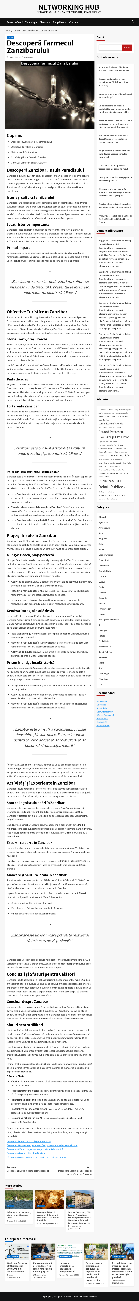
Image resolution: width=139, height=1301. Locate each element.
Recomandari (105, 646)
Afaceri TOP (102, 718)
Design (102, 587)
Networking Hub (68, 7)
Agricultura (104, 522)
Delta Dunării (103, 427)
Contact (73, 22)
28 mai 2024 (28, 57)
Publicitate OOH (111, 481)
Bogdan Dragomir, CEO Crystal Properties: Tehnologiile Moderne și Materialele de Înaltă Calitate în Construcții (79, 1217)
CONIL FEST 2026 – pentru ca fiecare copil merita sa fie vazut (113, 167)
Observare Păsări (104, 470)
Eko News (122, 437)
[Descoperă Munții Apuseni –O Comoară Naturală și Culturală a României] (49, 1199)
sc (40, 1224)
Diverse (44, 22)
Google (101, 452)
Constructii (104, 565)
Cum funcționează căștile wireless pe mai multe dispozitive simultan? (115, 205)
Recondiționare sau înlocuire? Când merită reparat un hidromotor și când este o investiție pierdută (115, 123)
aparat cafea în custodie (120, 413)
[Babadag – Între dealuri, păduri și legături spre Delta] (19, 1199)
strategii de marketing (106, 492)
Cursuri (102, 582)
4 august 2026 (73, 1275)
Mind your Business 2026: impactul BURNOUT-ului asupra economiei (115, 69)
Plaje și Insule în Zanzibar (24, 152)
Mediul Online (103, 466)
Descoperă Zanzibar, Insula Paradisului (31, 141)
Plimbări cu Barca (122, 473)
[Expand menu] (49, 22)
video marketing (111, 499)
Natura (102, 636)
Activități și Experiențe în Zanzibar (29, 157)
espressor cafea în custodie (108, 442)
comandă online (104, 420)
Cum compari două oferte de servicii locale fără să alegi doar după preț (113, 82)
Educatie (103, 598)
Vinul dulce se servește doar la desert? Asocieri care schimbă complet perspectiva (113, 138)
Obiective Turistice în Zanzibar (27, 146)
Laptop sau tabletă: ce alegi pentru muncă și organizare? (115, 179)
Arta (101, 533)
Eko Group (106, 437)
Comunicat (104, 560)
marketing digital (121, 455)
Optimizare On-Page (118, 470)
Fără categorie (106, 609)
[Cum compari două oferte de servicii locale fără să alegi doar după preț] (43, 1252)
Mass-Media (126, 463)
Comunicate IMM (105, 711)
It (99, 625)
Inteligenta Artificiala (109, 619)
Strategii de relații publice (107, 495)
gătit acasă (107, 452)
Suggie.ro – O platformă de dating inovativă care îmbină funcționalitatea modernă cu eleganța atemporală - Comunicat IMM (115, 279)
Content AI (102, 722)
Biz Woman (102, 701)
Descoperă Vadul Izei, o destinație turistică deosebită (35, 1149)
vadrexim (102, 499)
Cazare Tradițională (122, 416)
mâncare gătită (115, 466)
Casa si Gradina (106, 555)
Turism (10, 37)
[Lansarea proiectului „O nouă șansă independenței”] (69, 1252)
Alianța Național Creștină (122, 409)
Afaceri (19, 22)
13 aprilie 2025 (21, 1221)
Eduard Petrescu (111, 432)
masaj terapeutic (115, 463)
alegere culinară (107, 409)
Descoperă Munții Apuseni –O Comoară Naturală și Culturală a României (48, 1216)
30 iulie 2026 (99, 1283)
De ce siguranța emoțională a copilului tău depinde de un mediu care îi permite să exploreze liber (115, 108)
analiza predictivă (104, 413)
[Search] (132, 21)
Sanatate (103, 657)
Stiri (100, 668)
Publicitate (104, 641)
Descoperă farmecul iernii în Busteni (26, 1153)
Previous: (28, 1169)
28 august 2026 (14, 1277)
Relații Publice (111, 486)
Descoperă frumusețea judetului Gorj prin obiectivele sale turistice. (42, 1145)
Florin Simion (118, 445)
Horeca (102, 614)
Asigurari (103, 538)
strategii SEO (121, 495)
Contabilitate (105, 571)
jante (102, 455)
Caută (100, 37)
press (11, 1221)
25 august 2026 (41, 1277)
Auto (101, 544)
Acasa (10, 22)
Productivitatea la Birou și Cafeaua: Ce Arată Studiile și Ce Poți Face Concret (115, 219)
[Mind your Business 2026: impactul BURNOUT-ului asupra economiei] (17, 1252)
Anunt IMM (102, 708)
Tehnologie (31, 22)
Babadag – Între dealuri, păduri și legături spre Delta (19, 1215)
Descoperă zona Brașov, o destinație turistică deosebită (36, 1156)
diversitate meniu (115, 427)
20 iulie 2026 (119, 1283)
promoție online (104, 477)
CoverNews (78, 1296)
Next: (75, 1171)
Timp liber (58, 22)
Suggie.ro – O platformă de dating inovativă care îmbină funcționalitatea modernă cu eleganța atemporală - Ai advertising (115, 341)
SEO (125, 488)
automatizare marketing (107, 416)
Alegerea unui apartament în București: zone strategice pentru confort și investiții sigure (115, 192)
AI (99, 409)
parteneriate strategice (107, 473)
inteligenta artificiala (120, 452)
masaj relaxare (104, 463)
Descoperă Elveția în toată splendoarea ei (29, 1141)
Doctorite (101, 704)
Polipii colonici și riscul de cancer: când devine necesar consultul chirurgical (114, 153)
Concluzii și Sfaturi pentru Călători (29, 162)
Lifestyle (103, 630)
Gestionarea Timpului (106, 448)
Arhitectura (104, 528)
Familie (102, 603)
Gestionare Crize (120, 448)
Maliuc (108, 456)
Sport (101, 662)
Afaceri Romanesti (105, 715)
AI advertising (103, 725)
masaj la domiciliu (116, 459)
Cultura (102, 576)
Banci (101, 549)
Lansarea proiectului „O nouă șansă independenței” (115, 95)
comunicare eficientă (111, 423)
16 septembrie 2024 (51, 1224)
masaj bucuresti (104, 459)
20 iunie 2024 (75, 1229)
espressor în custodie (106, 445)
